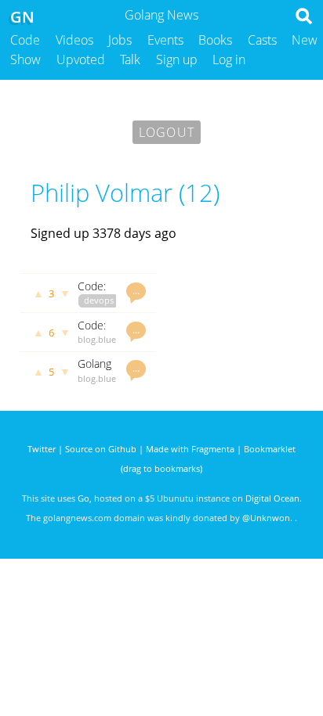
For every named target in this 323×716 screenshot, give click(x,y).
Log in (228, 59)
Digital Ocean (272, 498)
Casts (262, 40)
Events (165, 40)
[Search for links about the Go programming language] (307, 20)
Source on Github (100, 449)
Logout (167, 132)
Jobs (120, 40)
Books (215, 40)
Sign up (177, 59)
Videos (74, 40)
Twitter (41, 449)
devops (99, 300)
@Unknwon (266, 518)
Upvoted (80, 59)
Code (25, 40)
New (305, 40)
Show (25, 59)
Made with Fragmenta (190, 449)
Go (83, 498)
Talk (130, 59)
